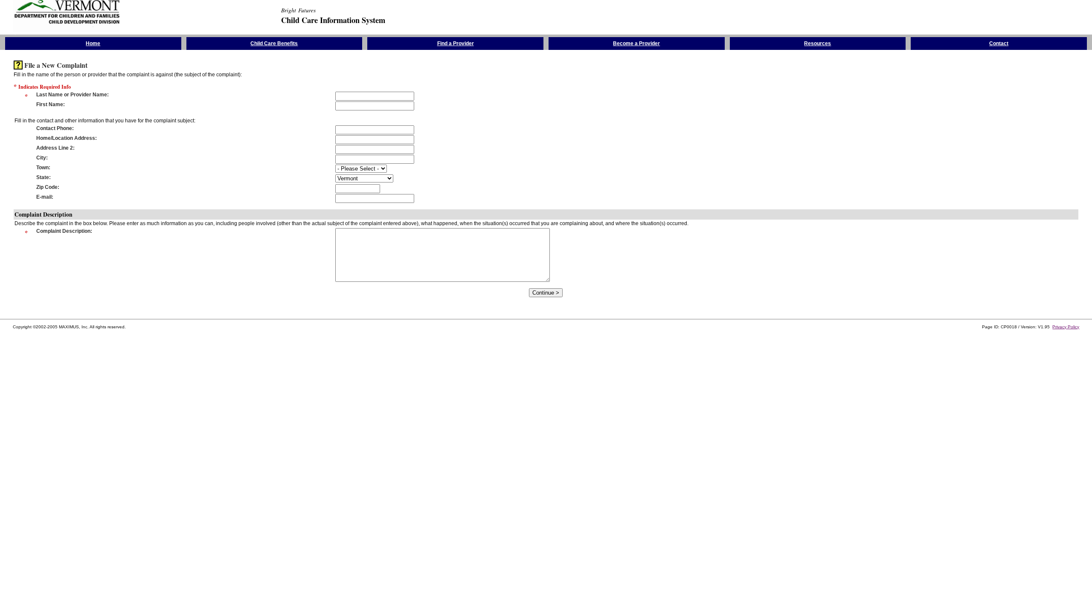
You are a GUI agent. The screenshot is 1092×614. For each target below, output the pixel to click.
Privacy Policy (1065, 326)
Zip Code (47, 187)
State (42, 177)
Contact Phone (54, 128)
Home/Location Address (65, 138)
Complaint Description (63, 231)
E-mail (44, 197)
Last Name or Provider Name (71, 95)
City (41, 158)
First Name (49, 104)
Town (42, 168)
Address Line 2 (54, 148)
